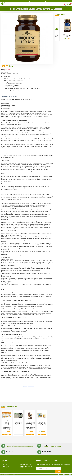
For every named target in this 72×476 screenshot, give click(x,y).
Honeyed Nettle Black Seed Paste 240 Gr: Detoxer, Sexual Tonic (18, 422)
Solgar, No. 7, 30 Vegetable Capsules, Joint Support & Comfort (63, 35)
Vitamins (25, 386)
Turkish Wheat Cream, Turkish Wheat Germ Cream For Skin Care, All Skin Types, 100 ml (42, 423)
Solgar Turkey (8, 71)
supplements (30, 386)
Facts (10, 96)
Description (5, 96)
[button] (56, 29)
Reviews (15, 96)
